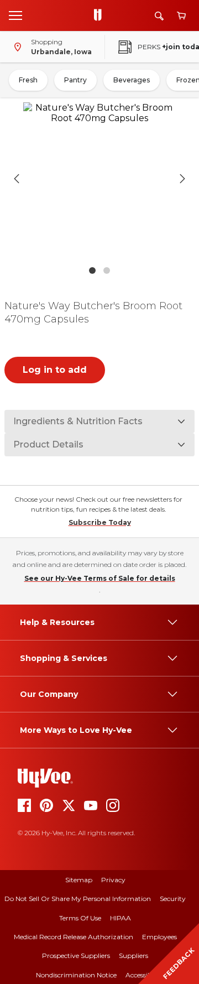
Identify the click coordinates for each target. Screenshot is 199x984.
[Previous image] (16, 178)
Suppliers (133, 955)
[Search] (159, 15)
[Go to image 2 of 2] (107, 270)
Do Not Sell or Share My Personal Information (77, 898)
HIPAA (120, 918)
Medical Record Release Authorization (73, 937)
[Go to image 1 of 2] (92, 270)
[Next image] (182, 178)
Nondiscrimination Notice (76, 975)
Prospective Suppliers (76, 955)
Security (173, 898)
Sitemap (78, 880)
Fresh (28, 80)
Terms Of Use (80, 918)
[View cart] (181, 16)
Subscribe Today (100, 522)
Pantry (75, 80)
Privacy (113, 880)
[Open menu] (15, 15)
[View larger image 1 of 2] (99, 178)
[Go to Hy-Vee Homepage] (100, 15)
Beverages (131, 80)
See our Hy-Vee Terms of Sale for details (99, 578)
